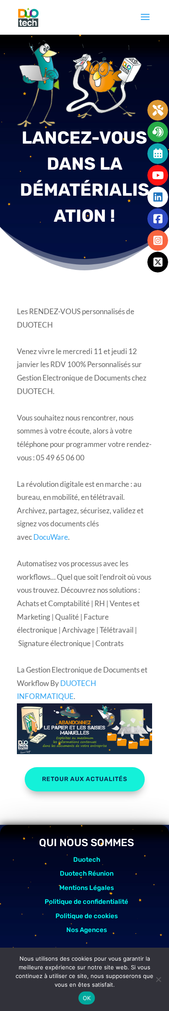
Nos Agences (86, 930)
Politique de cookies (86, 916)
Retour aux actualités (84, 779)
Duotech (86, 859)
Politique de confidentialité (86, 902)
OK (87, 998)
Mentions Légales (86, 888)
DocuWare (50, 537)
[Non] (158, 979)
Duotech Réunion (87, 873)
